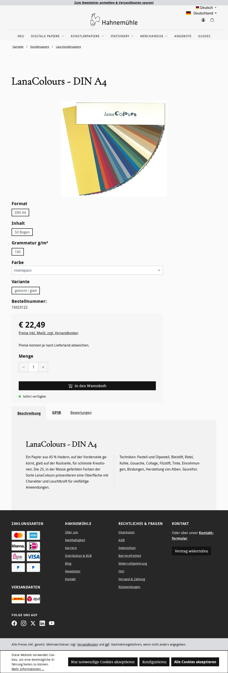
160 (18, 251)
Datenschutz (127, 548)
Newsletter (73, 571)
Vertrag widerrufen (191, 551)
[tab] (29, 413)
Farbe (18, 262)
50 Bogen (22, 232)
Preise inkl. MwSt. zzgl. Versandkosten (48, 332)
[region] (114, 149)
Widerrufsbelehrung (132, 563)
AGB (121, 540)
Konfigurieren (154, 661)
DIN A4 (20, 212)
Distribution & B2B (78, 555)
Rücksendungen (129, 587)
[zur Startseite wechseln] (114, 19)
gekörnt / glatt (26, 290)
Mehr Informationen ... (28, 669)
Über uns (71, 532)
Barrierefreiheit (129, 555)
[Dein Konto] (203, 18)
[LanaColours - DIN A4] (114, 149)
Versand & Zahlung (131, 579)
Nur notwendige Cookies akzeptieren (103, 661)
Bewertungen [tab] (81, 412)
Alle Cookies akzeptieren (195, 661)
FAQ (121, 571)
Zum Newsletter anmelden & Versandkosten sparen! (114, 2)
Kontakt (70, 579)
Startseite (17, 46)
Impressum (126, 532)
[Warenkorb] (212, 18)
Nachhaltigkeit (75, 540)
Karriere (71, 548)
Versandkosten (87, 644)
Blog (68, 563)
